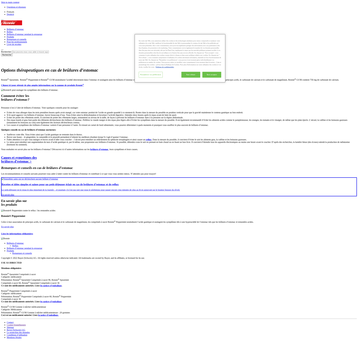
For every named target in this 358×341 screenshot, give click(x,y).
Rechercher (6, 52)
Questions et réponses (16, 7)
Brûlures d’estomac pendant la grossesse (24, 34)
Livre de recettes (14, 44)
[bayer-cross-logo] (5, 63)
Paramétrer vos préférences (150, 74)
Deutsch (10, 14)
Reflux (10, 32)
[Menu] (2, 19)
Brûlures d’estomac (15, 29)
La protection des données (18, 332)
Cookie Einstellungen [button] (16, 325)
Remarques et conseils (16, 39)
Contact (10, 322)
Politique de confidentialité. (165, 67)
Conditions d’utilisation (17, 335)
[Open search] (2, 49)
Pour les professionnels (17, 42)
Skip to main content (10, 2)
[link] (179, 186)
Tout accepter (212, 74)
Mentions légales (14, 337)
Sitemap (10, 327)
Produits (10, 37)
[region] (180, 58)
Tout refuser (190, 74)
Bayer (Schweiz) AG (16, 330)
